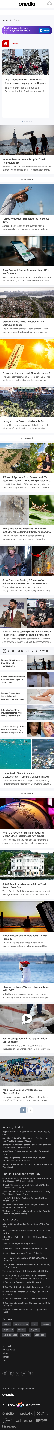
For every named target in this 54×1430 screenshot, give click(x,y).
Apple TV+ (8, 1329)
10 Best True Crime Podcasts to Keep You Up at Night (26, 1287)
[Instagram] (5, 1373)
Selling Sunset (10, 1335)
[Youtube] (23, 1373)
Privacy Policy (8, 1349)
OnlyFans (34, 1329)
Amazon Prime (21, 1324)
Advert (5, 1353)
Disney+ (45, 1324)
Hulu (35, 1324)
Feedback (6, 1346)
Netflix (7, 1324)
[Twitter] (17, 1373)
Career (5, 1357)
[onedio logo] (25, 1394)
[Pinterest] (30, 1373)
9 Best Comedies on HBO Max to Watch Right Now (25, 1271)
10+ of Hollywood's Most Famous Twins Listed (23, 1253)
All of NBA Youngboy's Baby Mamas (19, 1243)
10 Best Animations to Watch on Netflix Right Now (25, 1298)
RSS (4, 1360)
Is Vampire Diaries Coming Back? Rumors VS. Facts (26, 1248)
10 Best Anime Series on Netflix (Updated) (21, 1282)
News (5, 20)
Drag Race (39, 1335)
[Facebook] (11, 1373)
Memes (21, 1329)
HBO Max (25, 1335)
